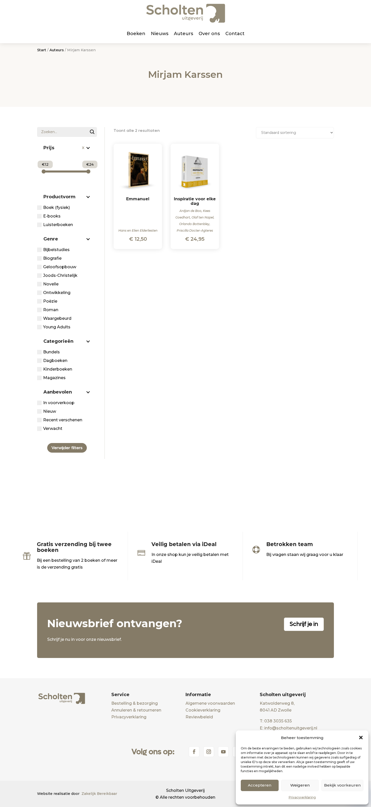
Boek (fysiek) (56, 207)
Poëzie (50, 301)
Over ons (209, 33)
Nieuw (49, 411)
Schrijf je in (304, 624)
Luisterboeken (58, 224)
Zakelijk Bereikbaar (99, 793)
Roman (50, 309)
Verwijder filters (67, 447)
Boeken (136, 33)
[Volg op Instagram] (208, 751)
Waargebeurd (57, 318)
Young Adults (56, 327)
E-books (52, 216)
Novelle (51, 284)
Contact (235, 33)
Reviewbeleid (199, 717)
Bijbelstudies (56, 249)
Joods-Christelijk (60, 275)
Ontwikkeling (56, 292)
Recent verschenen (62, 420)
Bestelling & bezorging (134, 703)
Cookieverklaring (203, 710)
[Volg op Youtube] (223, 751)
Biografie (52, 258)
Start (41, 50)
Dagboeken (55, 360)
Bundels (51, 352)
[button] (360, 737)
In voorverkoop (58, 402)
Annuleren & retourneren (136, 710)
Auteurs (183, 33)
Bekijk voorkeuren (342, 785)
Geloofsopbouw (59, 266)
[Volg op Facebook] (194, 751)
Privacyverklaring (302, 797)
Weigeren (300, 785)
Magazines (54, 377)
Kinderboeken (57, 369)
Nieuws (159, 33)
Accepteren (259, 785)
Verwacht (52, 428)
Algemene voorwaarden (210, 703)
